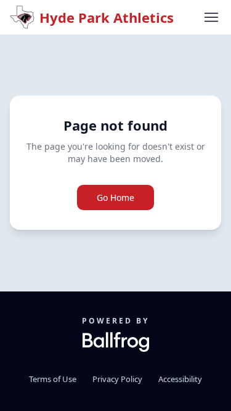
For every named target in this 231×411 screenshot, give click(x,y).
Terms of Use (52, 379)
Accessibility (180, 379)
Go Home (115, 197)
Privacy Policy (117, 379)
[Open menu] (211, 17)
